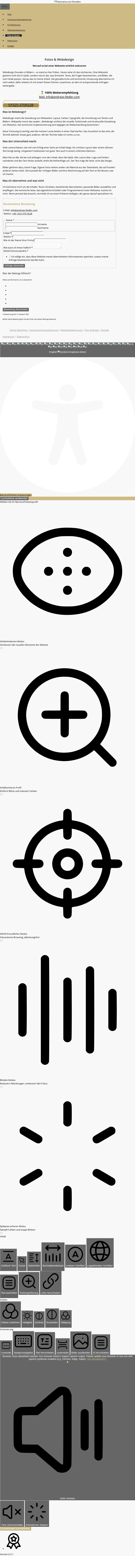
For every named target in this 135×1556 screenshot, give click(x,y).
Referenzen (12, 41)
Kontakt (10, 46)
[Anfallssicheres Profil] (1, 794)
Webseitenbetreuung (16, 30)
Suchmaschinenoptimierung (19, 19)
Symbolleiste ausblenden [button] (14, 498)
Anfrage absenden (14, 265)
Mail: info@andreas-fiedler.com (59, 97)
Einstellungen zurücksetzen (15, 1528)
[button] (8, 1260)
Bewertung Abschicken (16, 309)
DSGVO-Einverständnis (15, 250)
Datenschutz (23, 336)
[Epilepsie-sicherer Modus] (1, 1232)
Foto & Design (13, 35)
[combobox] (67, 349)
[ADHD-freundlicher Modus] (1, 940)
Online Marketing (18, 330)
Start (9, 14)
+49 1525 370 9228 (22, 213)
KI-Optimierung (13, 25)
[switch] (1, 648)
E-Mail (7, 233)
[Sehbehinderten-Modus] (1, 648)
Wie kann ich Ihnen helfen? (18, 247)
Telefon (8, 236)
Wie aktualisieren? (96, 1359)
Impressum (9, 336)
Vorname (42, 224)
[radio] (62, 285)
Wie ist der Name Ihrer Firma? (18, 240)
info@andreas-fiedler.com (24, 210)
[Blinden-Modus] (1, 1086)
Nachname (43, 227)
